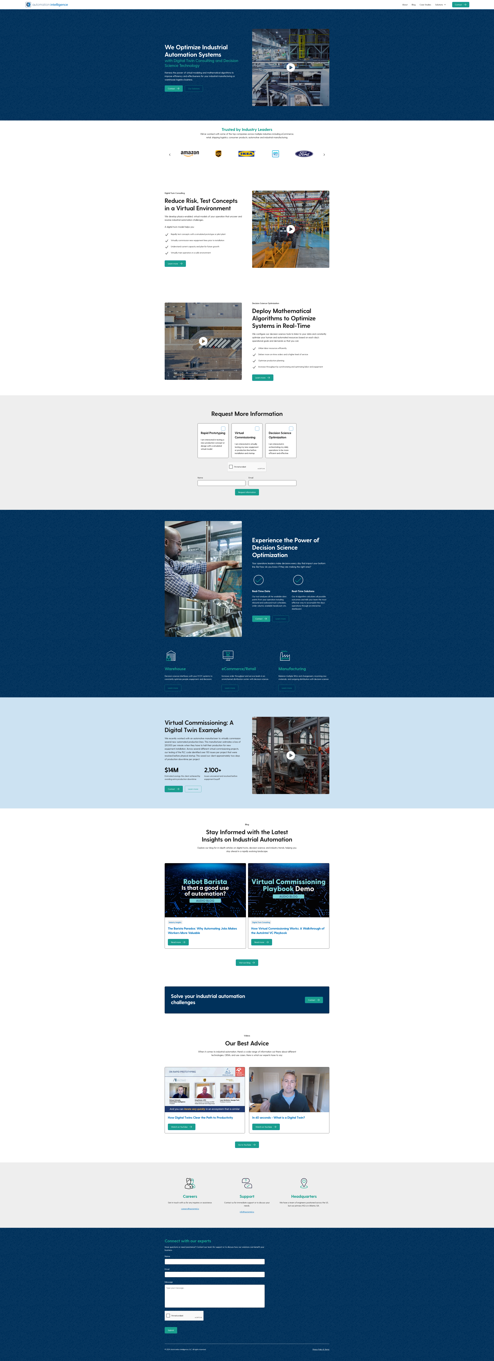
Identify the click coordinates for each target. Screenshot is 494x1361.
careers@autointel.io (190, 1208)
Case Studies (425, 4)
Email (251, 477)
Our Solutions (194, 88)
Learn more (281, 618)
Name (200, 477)
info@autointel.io (247, 1212)
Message (169, 1282)
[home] (47, 4)
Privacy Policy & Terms (321, 1349)
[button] (440, 4)
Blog (414, 4)
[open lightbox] (290, 67)
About (405, 4)
